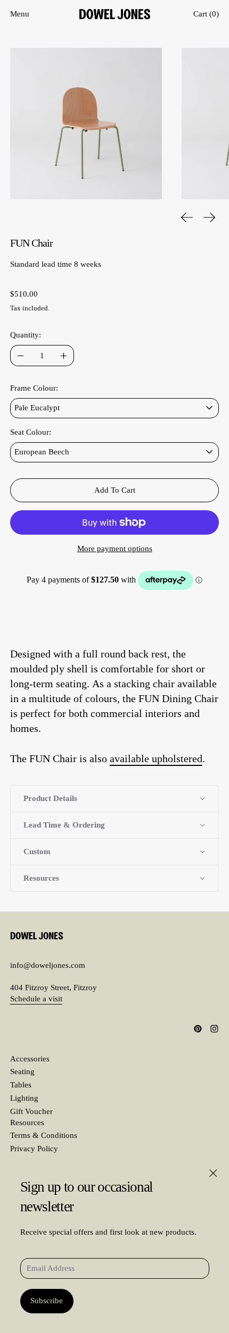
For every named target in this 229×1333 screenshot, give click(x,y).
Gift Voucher (31, 1111)
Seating (22, 1071)
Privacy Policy (34, 1148)
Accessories (30, 1058)
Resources (27, 1122)
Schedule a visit (36, 998)
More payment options (114, 548)
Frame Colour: (34, 388)
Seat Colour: (30, 432)
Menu (19, 14)
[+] (63, 355)
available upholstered (156, 758)
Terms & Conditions (43, 1135)
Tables (20, 1085)
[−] (20, 355)
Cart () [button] (206, 14)
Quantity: (25, 335)
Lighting (24, 1098)
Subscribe (46, 1300)
